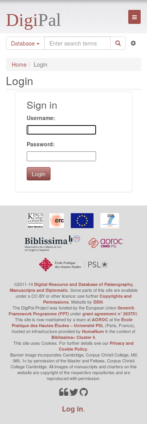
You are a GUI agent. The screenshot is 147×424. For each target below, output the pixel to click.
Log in (72, 409)
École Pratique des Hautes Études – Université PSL (72, 322)
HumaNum (93, 331)
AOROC (100, 319)
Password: (41, 143)
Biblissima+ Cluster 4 (73, 337)
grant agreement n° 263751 (109, 314)
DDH (98, 302)
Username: (41, 117)
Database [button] (23, 43)
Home (19, 64)
